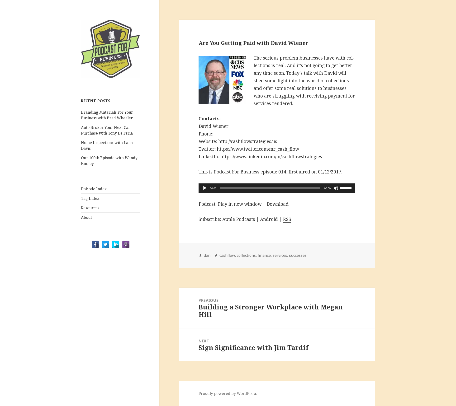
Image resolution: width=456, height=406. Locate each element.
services (280, 255)
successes (298, 255)
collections (246, 255)
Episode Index (94, 188)
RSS (287, 219)
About (86, 217)
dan (207, 255)
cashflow (227, 255)
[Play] (204, 188)
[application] (277, 188)
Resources (90, 207)
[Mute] (335, 188)
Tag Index (90, 198)
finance (264, 255)
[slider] (346, 187)
